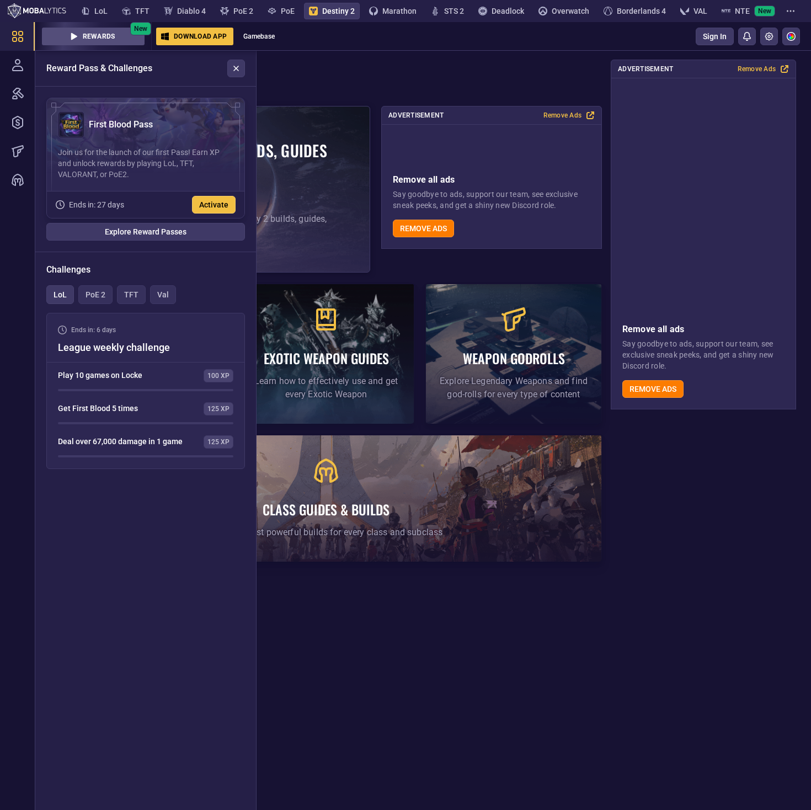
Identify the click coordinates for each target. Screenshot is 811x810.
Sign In (715, 36)
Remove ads (652, 389)
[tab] (60, 294)
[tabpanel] (145, 391)
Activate (213, 204)
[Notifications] (747, 36)
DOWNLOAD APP (200, 36)
